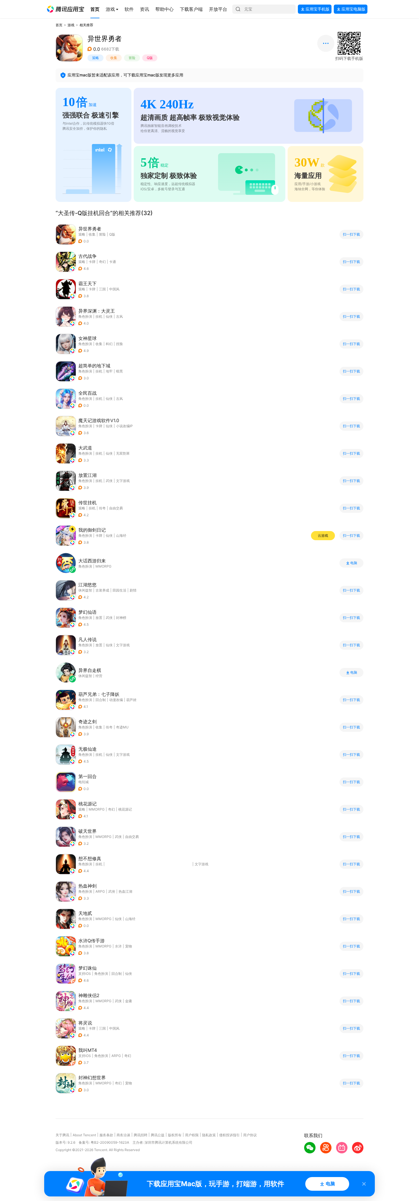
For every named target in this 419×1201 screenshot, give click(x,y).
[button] (65, 9)
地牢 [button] (109, 371)
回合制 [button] (100, 700)
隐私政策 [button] (209, 1135)
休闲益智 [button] (85, 590)
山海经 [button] (121, 535)
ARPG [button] (100, 891)
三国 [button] (102, 289)
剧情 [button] (133, 590)
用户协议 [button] (250, 1135)
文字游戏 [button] (123, 481)
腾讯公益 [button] (157, 1135)
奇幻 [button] (102, 262)
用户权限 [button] (192, 1135)
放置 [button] (98, 617)
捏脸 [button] (119, 344)
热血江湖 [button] (125, 891)
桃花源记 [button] (125, 809)
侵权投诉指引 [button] (229, 1135)
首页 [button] (59, 25)
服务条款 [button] (106, 1135)
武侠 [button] (109, 481)
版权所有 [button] (175, 1135)
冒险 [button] (132, 58)
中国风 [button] (114, 289)
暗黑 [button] (119, 371)
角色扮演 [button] (85, 316)
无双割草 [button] (123, 453)
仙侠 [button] (109, 316)
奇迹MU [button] (122, 727)
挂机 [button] (98, 316)
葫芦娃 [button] (131, 700)
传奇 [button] (102, 508)
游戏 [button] (71, 25)
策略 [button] (95, 58)
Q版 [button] (150, 58)
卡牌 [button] (92, 262)
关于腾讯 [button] (62, 1135)
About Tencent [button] (84, 1135)
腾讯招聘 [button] (140, 1135)
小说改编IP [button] (124, 426)
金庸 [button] (128, 1001)
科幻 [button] (109, 344)
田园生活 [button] (119, 590)
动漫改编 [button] (116, 700)
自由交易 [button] (116, 508)
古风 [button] (119, 316)
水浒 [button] (118, 946)
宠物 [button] (128, 946)
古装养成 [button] (102, 590)
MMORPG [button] (97, 809)
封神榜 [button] (121, 617)
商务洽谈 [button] (123, 1135)
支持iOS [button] (84, 973)
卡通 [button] (112, 262)
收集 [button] (113, 58)
